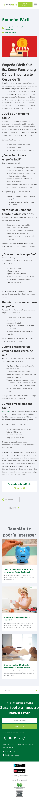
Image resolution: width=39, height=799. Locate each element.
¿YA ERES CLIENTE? (25, 4)
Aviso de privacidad (19, 780)
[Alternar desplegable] (36, 691)
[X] (21, 488)
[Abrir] (35, 4)
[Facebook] (14, 488)
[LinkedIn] (24, 488)
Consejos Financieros (13, 27)
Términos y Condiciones (19, 776)
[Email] (18, 488)
